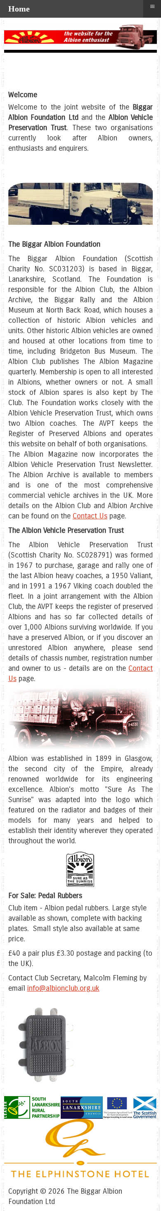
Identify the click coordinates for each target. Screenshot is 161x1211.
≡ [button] (152, 7)
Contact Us (90, 515)
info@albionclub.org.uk (63, 988)
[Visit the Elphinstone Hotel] (80, 1174)
